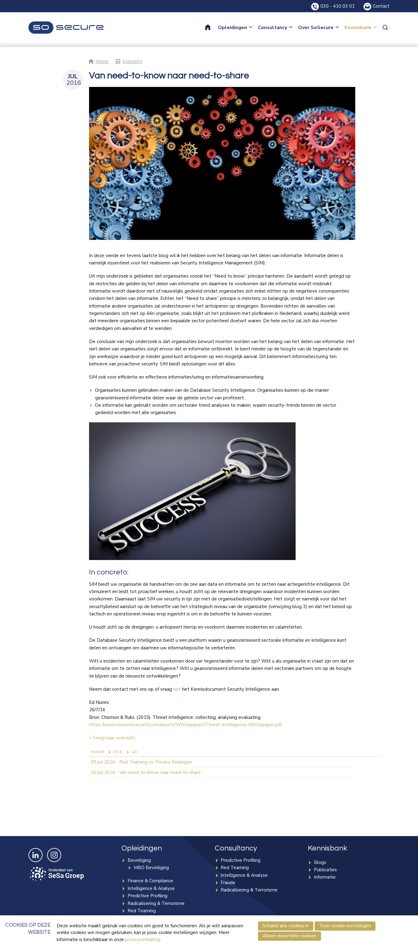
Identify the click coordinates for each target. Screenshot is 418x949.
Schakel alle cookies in (286, 926)
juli (134, 752)
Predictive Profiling (147, 896)
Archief (97, 752)
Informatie (325, 877)
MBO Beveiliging (151, 868)
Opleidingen (232, 27)
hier (177, 689)
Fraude (228, 883)
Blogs (320, 862)
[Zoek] (386, 27)
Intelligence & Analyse (151, 888)
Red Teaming (142, 911)
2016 (117, 752)
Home (211, 27)
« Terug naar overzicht (112, 738)
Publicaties (325, 870)
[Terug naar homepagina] (65, 27)
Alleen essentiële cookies (289, 936)
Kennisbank (358, 27)
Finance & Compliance (150, 881)
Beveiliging (139, 860)
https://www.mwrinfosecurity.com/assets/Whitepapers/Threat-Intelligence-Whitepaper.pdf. (186, 725)
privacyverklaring (142, 939)
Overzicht (132, 61)
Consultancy (272, 27)
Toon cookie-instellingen (345, 926)
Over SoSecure (316, 27)
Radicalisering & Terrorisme (156, 903)
